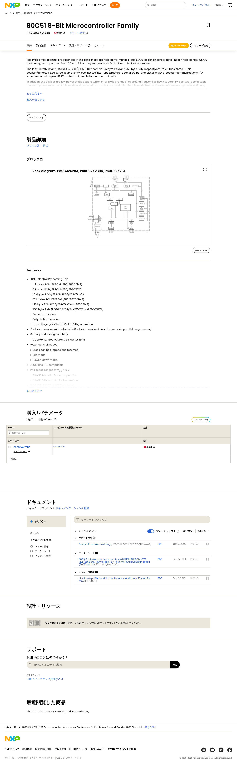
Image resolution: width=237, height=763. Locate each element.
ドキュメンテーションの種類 (72, 508)
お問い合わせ (98, 749)
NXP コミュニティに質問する (44, 679)
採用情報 (27, 749)
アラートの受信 (77, 32)
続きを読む (150, 727)
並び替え (188, 531)
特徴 (45, 146)
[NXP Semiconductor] (12, 5)
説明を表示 (13, 440)
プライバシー (10, 758)
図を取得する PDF (201, 250)
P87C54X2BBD (22, 447)
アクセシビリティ (47, 758)
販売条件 (33, 758)
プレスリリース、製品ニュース (71, 749)
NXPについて (12, 749)
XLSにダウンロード (200, 419)
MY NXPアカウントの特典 (122, 749)
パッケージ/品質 (200, 45)
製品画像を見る (36, 100)
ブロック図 (33, 146)
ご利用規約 (23, 758)
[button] (219, 5)
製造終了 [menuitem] (28, 13)
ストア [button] (115, 5)
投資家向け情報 (43, 749)
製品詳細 (41, 45)
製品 (18, 13)
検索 (175, 664)
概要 (29, 45)
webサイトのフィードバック (69, 758)
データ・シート (20, 451)
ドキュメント (57, 45)
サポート (99, 45)
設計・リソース (78, 45)
